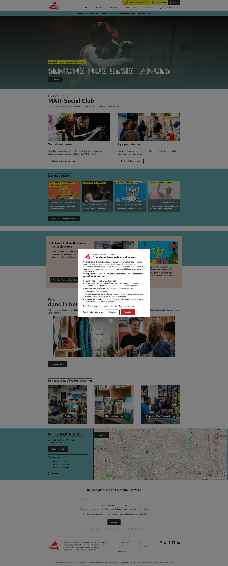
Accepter (127, 312)
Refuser (112, 312)
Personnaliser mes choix (93, 312)
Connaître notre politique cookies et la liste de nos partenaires (108, 306)
